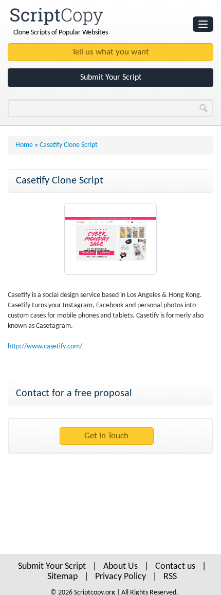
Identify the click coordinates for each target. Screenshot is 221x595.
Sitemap (62, 577)
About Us (120, 566)
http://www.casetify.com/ (45, 346)
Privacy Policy (120, 577)
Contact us (175, 566)
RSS (170, 577)
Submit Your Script (110, 77)
